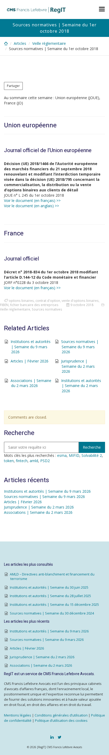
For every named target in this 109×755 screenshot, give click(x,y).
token (9, 460)
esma (62, 455)
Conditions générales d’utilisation (61, 715)
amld (34, 460)
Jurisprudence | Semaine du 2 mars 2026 (78, 366)
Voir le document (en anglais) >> (31, 205)
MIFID (74, 455)
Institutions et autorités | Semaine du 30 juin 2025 (49, 587)
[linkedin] (51, 737)
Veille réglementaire (49, 43)
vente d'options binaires (80, 300)
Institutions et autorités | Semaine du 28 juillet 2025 (50, 596)
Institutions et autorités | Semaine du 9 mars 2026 (31, 346)
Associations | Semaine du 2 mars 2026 (31, 383)
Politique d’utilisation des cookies (61, 720)
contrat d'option (47, 300)
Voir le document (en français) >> (32, 200)
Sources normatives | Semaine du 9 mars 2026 (79, 346)
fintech (22, 460)
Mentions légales (17, 715)
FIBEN (4, 305)
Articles (20, 43)
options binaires (21, 300)
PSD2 (45, 460)
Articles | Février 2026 (29, 361)
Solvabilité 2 (91, 455)
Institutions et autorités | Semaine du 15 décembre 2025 (54, 604)
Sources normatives (47, 309)
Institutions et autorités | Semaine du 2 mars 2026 (81, 385)
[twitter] (59, 737)
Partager (13, 86)
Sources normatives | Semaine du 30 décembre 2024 (52, 613)
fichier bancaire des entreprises (34, 305)
